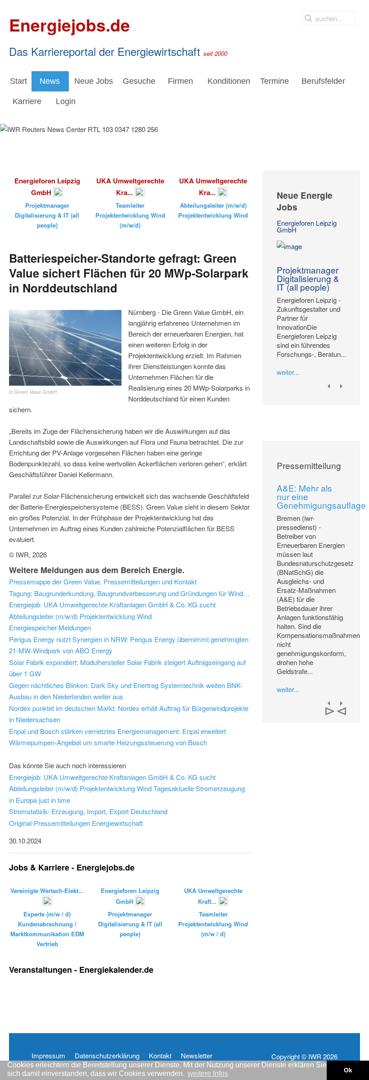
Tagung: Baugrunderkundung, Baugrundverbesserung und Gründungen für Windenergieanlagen (130, 593)
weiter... (288, 372)
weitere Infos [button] (208, 1073)
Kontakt (160, 1055)
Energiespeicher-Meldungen (50, 627)
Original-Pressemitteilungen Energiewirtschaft (76, 823)
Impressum (48, 1055)
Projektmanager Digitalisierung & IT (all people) (308, 278)
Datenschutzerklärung (107, 1055)
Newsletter (196, 1055)
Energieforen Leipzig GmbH (307, 226)
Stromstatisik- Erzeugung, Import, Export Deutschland (88, 811)
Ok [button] (348, 1070)
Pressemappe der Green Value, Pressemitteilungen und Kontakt (103, 581)
